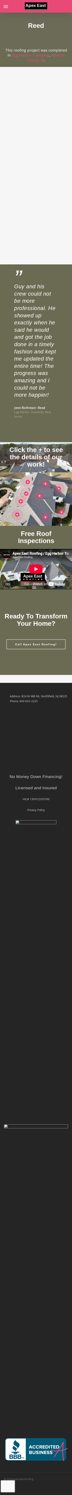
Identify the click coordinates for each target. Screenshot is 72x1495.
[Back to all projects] (34, 38)
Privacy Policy (36, 810)
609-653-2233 (29, 701)
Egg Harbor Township (30, 55)
